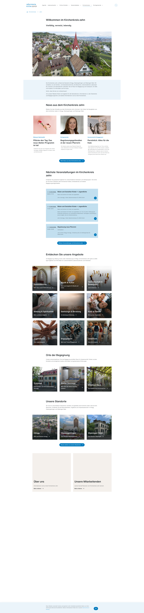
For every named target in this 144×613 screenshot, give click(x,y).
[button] (95, 198)
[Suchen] (116, 5)
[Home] (27, 12)
